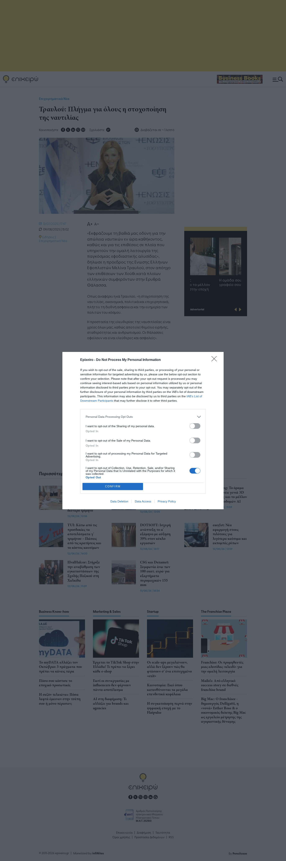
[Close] (215, 360)
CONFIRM (113, 486)
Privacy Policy (167, 501)
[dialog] (143, 430)
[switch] (194, 426)
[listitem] (143, 417)
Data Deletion (119, 501)
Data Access (143, 501)
